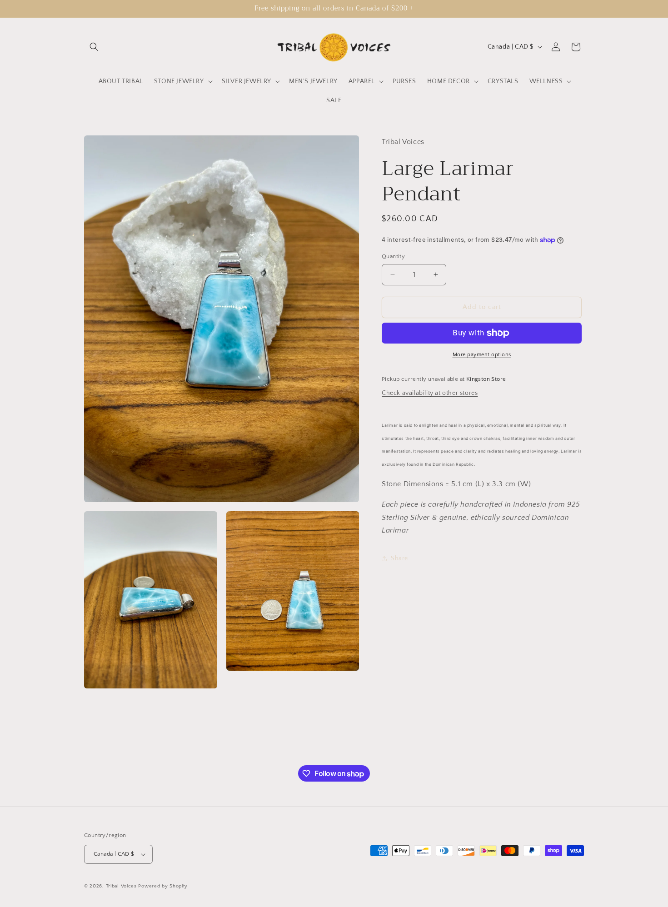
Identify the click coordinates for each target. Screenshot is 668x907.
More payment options (482, 355)
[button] (94, 47)
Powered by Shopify (163, 886)
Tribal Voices (121, 886)
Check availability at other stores (430, 393)
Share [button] (399, 558)
